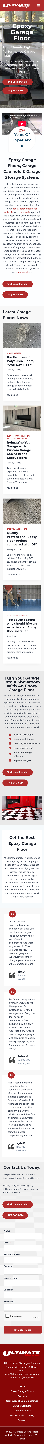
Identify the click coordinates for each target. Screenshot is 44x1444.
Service (8, 1266)
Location (8, 1289)
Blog (31, 1415)
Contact (22, 1420)
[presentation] (22, 335)
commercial (25, 212)
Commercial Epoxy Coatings (22, 1401)
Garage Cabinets (22, 1406)
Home (22, 1386)
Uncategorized (14, 353)
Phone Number (12, 1254)
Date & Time (10, 1278)
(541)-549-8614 (26, 1377)
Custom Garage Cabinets (18, 436)
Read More (14, 395)
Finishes (22, 1396)
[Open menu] (38, 5)
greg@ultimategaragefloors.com (22, 1374)
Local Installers (23, 272)
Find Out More (22, 1330)
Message (9, 1301)
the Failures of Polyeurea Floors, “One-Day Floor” (20, 361)
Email (7, 1242)
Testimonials (17, 1415)
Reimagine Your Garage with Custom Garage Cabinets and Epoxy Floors (19, 450)
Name (7, 1231)
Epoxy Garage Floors (17, 438)
